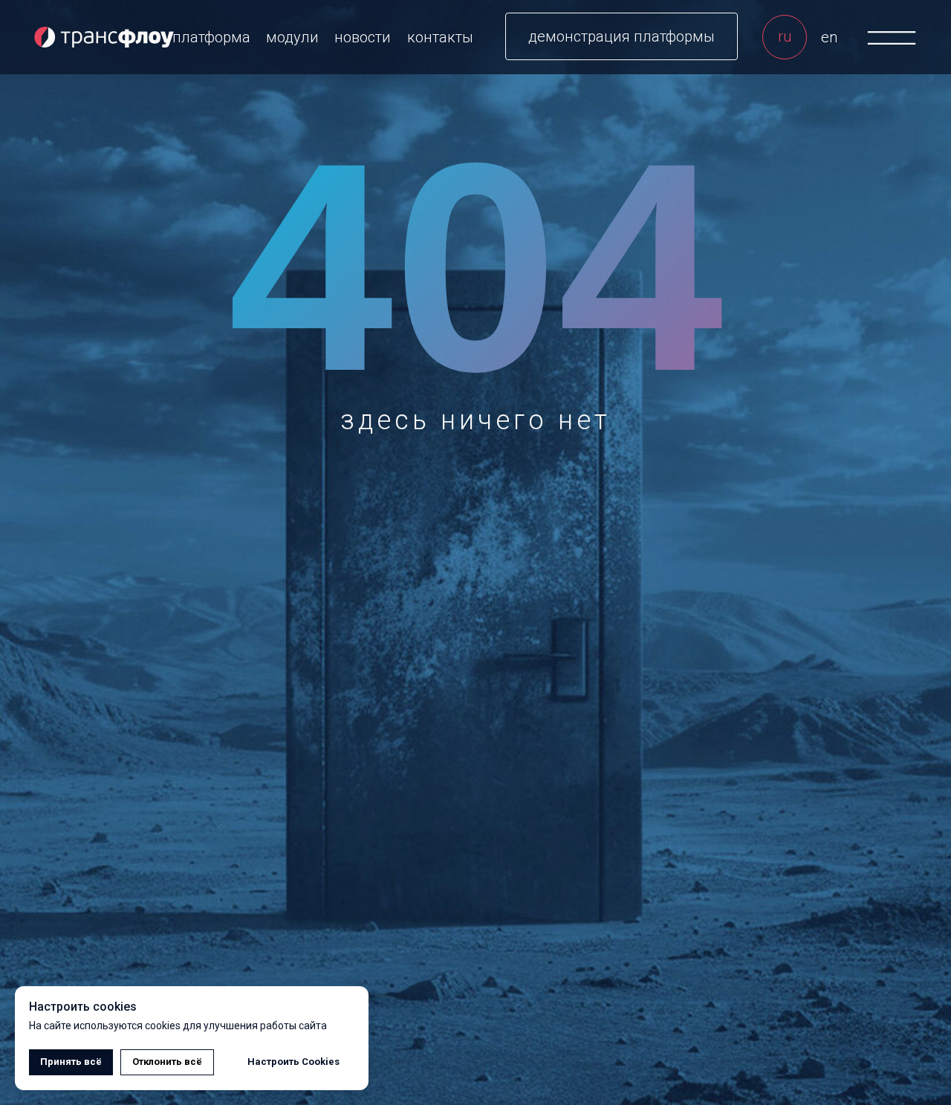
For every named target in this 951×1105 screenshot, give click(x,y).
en (829, 37)
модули (292, 37)
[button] (621, 36)
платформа (211, 37)
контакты (440, 37)
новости (362, 37)
